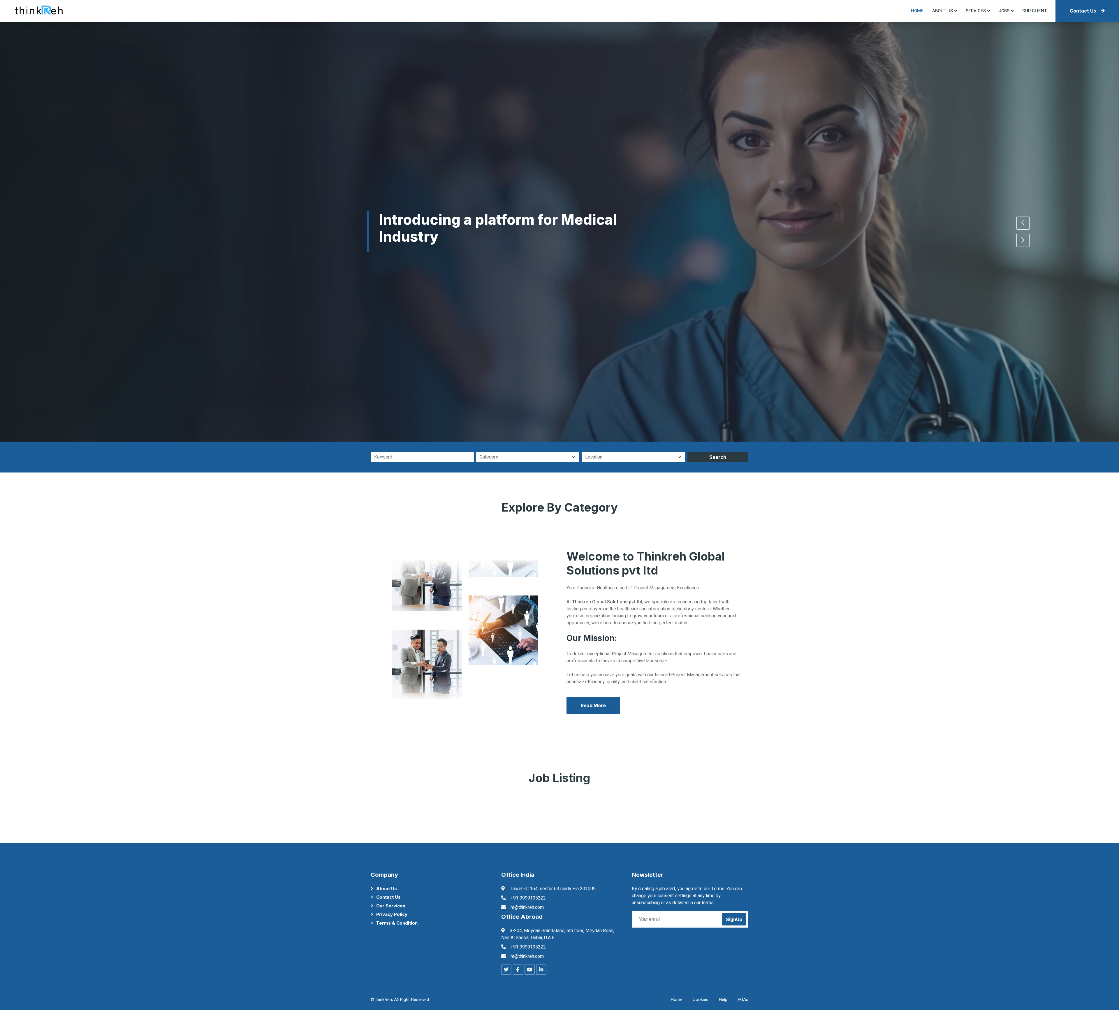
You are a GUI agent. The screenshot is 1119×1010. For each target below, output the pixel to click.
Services (976, 11)
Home (917, 11)
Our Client (1034, 11)
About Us (386, 888)
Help (723, 999)
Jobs (1004, 11)
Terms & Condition (397, 923)
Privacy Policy (391, 914)
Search (717, 457)
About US (942, 11)
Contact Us (1083, 11)
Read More (593, 705)
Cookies (700, 999)
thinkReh (383, 999)
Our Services (390, 906)
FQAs (743, 999)
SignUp (734, 919)
